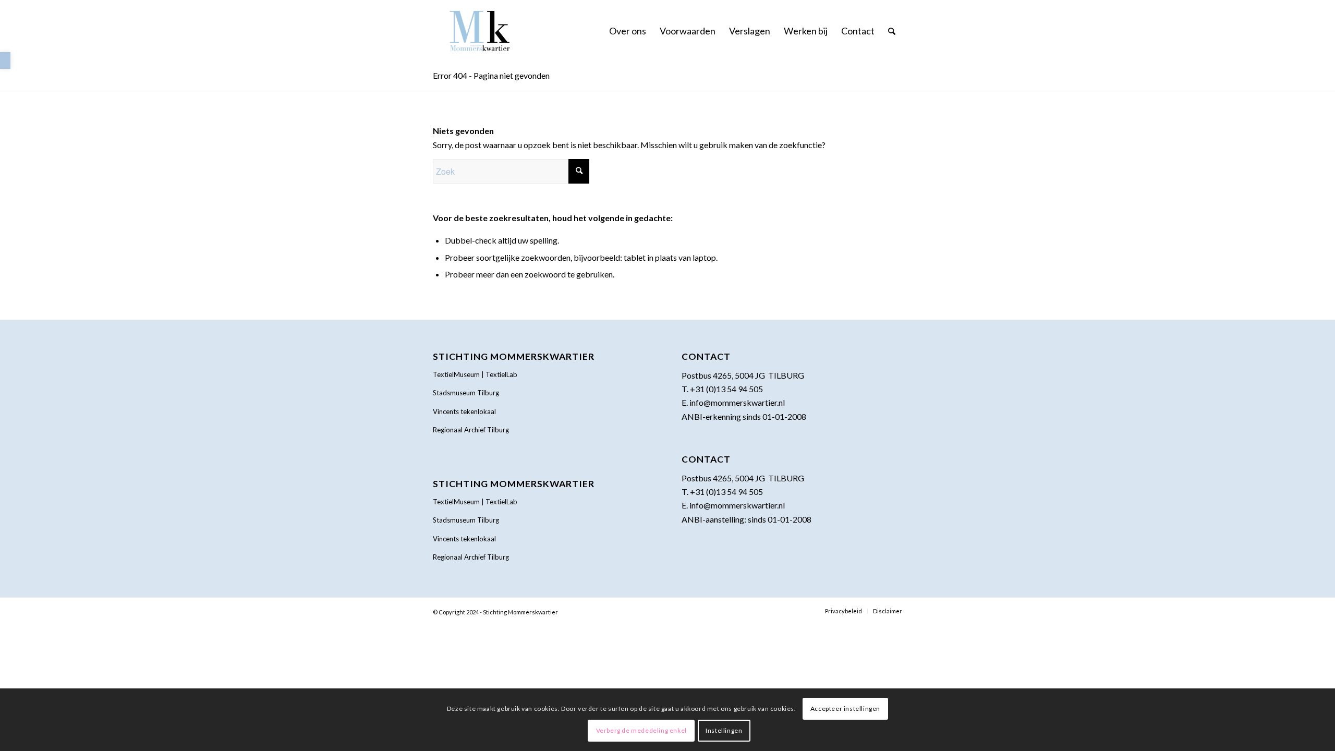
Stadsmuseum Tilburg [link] (466, 393)
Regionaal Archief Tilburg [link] (471, 430)
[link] (5, 60)
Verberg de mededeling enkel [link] (641, 730)
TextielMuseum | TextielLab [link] (475, 374)
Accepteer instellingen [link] (845, 708)
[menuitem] (627, 31)
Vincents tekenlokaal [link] (464, 411)
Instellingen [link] (724, 730)
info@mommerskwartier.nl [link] (737, 402)
